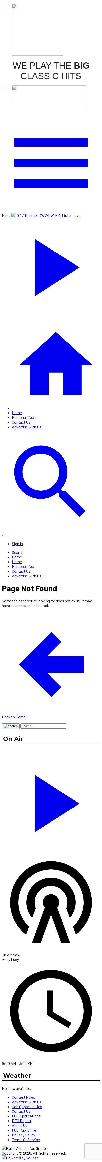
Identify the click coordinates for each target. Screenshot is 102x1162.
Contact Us (21, 422)
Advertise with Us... (28, 426)
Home (17, 412)
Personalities (23, 417)
